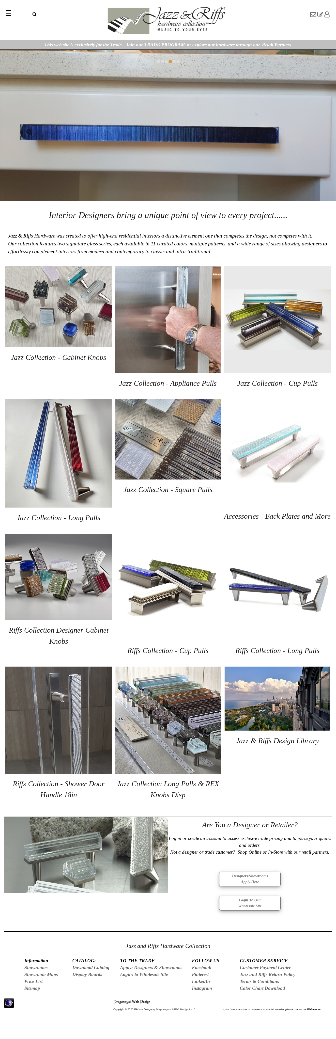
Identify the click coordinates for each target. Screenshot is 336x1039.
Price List (33, 981)
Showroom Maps (41, 974)
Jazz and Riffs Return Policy (267, 974)
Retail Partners (276, 44)
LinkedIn (201, 981)
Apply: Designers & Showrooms (151, 967)
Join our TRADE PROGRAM (155, 44)
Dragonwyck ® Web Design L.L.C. (176, 1009)
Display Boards (87, 974)
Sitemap (32, 988)
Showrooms (35, 967)
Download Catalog (90, 967)
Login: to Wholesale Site (144, 974)
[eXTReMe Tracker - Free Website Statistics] (9, 1004)
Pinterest (200, 974)
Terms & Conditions (259, 981)
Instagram (202, 988)
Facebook (201, 967)
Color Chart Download (262, 988)
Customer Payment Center (265, 967)
